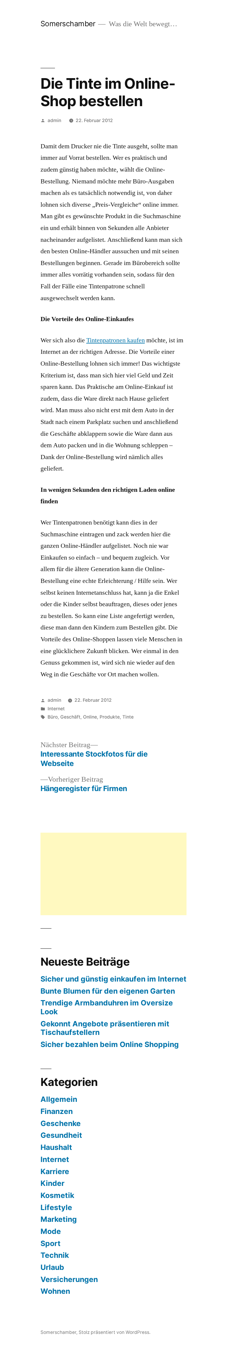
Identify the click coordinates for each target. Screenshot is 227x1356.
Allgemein (58, 1099)
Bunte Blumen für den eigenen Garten (107, 991)
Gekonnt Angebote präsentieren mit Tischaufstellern (104, 1028)
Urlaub (52, 1267)
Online (90, 717)
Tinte (128, 717)
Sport (50, 1243)
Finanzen (56, 1111)
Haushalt (56, 1147)
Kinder (52, 1183)
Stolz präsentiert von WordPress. (114, 1332)
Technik (54, 1255)
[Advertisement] (113, 874)
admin (54, 120)
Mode (50, 1231)
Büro (53, 717)
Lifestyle (56, 1207)
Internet (56, 708)
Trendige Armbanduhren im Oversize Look (106, 1007)
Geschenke (60, 1123)
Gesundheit (61, 1135)
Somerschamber (67, 23)
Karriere (54, 1171)
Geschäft (70, 717)
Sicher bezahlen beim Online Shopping (109, 1044)
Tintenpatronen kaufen (115, 340)
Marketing (58, 1219)
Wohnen (55, 1291)
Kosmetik (57, 1195)
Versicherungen (69, 1279)
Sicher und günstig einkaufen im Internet (113, 978)
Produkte (110, 717)
